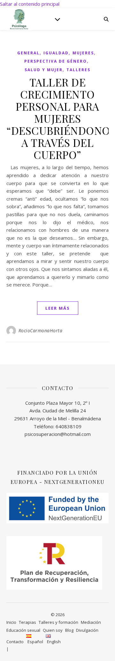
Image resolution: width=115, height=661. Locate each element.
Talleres (78, 69)
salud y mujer (44, 69)
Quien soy (53, 630)
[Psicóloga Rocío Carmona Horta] (19, 19)
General (28, 53)
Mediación (91, 622)
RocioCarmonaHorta (41, 330)
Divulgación (87, 630)
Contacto (15, 641)
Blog (69, 630)
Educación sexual (23, 630)
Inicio (11, 622)
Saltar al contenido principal (29, 4)
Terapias (27, 622)
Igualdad (56, 53)
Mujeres (83, 53)
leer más (57, 308)
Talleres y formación (58, 622)
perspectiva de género (55, 61)
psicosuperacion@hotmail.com (58, 434)
